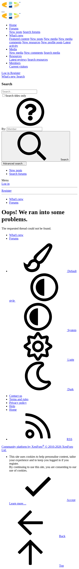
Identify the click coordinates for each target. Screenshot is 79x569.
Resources (15, 56)
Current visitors (18, 66)
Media (13, 49)
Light (70, 359)
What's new (16, 35)
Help (12, 406)
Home (13, 25)
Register (7, 190)
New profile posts (52, 42)
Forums (13, 28)
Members (15, 63)
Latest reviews (18, 59)
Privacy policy (18, 402)
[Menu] (3, 11)
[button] (30, 125)
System (71, 330)
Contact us (15, 395)
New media (51, 38)
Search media (52, 52)
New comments (33, 52)
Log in (6, 183)
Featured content (19, 38)
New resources (31, 42)
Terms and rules (18, 399)
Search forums (31, 32)
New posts (15, 32)
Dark (70, 389)
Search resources (37, 59)
